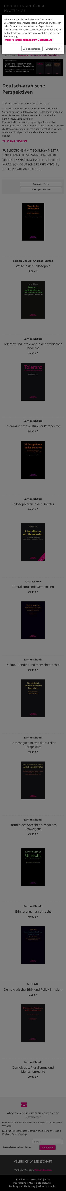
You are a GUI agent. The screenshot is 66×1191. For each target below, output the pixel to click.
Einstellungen (53, 48)
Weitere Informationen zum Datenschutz (28, 39)
